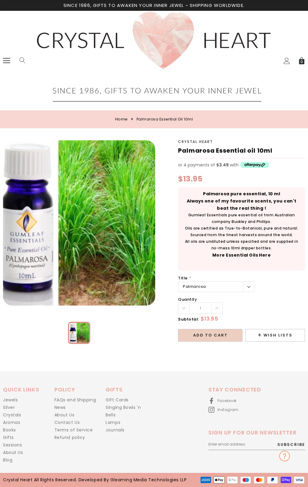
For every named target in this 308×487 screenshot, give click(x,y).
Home (121, 119)
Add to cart (210, 335)
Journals (115, 430)
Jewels (10, 400)
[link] (79, 333)
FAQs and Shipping (75, 400)
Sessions (12, 445)
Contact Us (67, 422)
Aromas (11, 422)
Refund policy (69, 437)
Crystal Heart (195, 141)
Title (184, 278)
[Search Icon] (23, 61)
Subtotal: (188, 319)
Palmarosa (194, 286)
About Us (13, 452)
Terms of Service (73, 430)
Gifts (8, 437)
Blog (7, 460)
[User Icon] (287, 61)
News (60, 407)
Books (9, 430)
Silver (9, 407)
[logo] (154, 60)
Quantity (187, 299)
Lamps (113, 422)
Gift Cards (117, 400)
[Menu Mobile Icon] (6, 60)
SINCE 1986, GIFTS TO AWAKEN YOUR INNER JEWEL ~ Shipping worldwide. (154, 5)
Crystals (12, 415)
